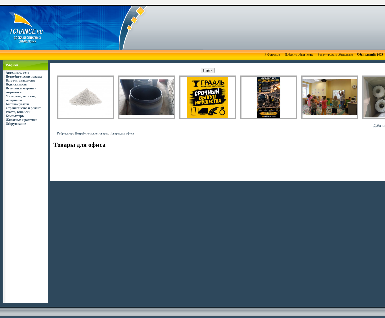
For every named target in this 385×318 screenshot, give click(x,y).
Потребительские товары (24, 76)
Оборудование (16, 124)
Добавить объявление (299, 54)
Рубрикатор (272, 54)
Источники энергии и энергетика (21, 90)
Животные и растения (21, 120)
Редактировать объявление (335, 54)
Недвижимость (16, 84)
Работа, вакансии (18, 112)
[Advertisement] (215, 27)
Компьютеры (15, 116)
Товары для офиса (122, 133)
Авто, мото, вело (17, 72)
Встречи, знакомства (20, 80)
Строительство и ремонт (23, 108)
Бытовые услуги (17, 104)
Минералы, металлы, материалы (21, 98)
